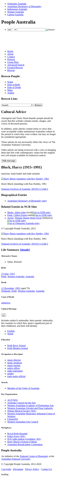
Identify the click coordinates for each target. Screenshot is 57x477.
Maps (10, 90)
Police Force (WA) (16, 436)
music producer (14, 362)
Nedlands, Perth (9, 291)
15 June (5, 273)
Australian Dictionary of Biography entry (27, 201)
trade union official (16, 376)
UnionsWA (12, 419)
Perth (3, 276)
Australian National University (16, 459)
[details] (25, 249)
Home (10, 51)
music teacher (13, 365)
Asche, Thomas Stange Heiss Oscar (24, 218)
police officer (13, 368)
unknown (5, 302)
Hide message (8, 161)
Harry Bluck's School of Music (22, 441)
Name (10, 82)
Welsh (10, 333)
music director (14, 360)
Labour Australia (15, 14)
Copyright (6, 469)
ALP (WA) (12, 400)
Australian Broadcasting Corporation (25, 444)
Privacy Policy (32, 469)
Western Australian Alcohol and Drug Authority (30, 408)
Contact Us (46, 469)
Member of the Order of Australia (23, 388)
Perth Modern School (17, 348)
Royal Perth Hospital (17, 433)
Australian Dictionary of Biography (24, 6)
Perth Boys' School (16, 345)
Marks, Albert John (16, 212)
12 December (7, 288)
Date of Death (14, 87)
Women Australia (15, 12)
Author (10, 93)
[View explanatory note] (3, 315)
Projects (11, 59)
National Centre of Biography (34, 456)
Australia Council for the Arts (21, 402)
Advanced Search (15, 65)
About (10, 54)
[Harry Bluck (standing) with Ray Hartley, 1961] (25, 178)
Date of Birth (13, 84)
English (11, 331)
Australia (29, 276)
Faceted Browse (15, 67)
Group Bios (13, 62)
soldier (10, 373)
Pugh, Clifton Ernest (17, 215)
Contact (11, 56)
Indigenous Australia (17, 9)
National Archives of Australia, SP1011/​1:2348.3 (24, 189)
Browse (11, 70)
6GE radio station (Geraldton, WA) (24, 439)
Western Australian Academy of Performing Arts (30, 405)
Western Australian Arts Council (22, 422)
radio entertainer (15, 371)
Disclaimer (18, 469)
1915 (12, 273)
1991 (17, 288)
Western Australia (15, 276)
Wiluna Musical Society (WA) (21, 411)
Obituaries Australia (16, 3)
